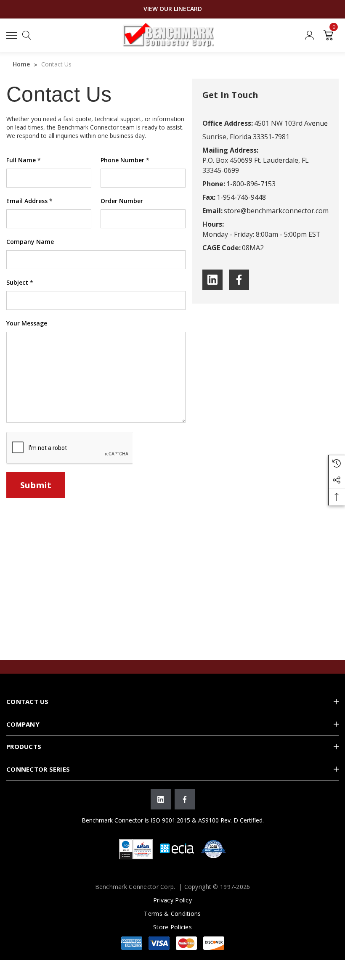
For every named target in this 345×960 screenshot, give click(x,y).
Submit (35, 485)
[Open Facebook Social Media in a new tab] (239, 280)
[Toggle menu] (12, 34)
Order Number (122, 201)
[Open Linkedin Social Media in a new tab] (212, 280)
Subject (19, 282)
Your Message (26, 323)
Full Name (23, 160)
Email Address (29, 201)
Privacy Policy (172, 900)
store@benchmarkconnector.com (276, 210)
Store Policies (172, 927)
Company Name (30, 242)
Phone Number (125, 160)
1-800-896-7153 (251, 183)
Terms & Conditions (172, 914)
